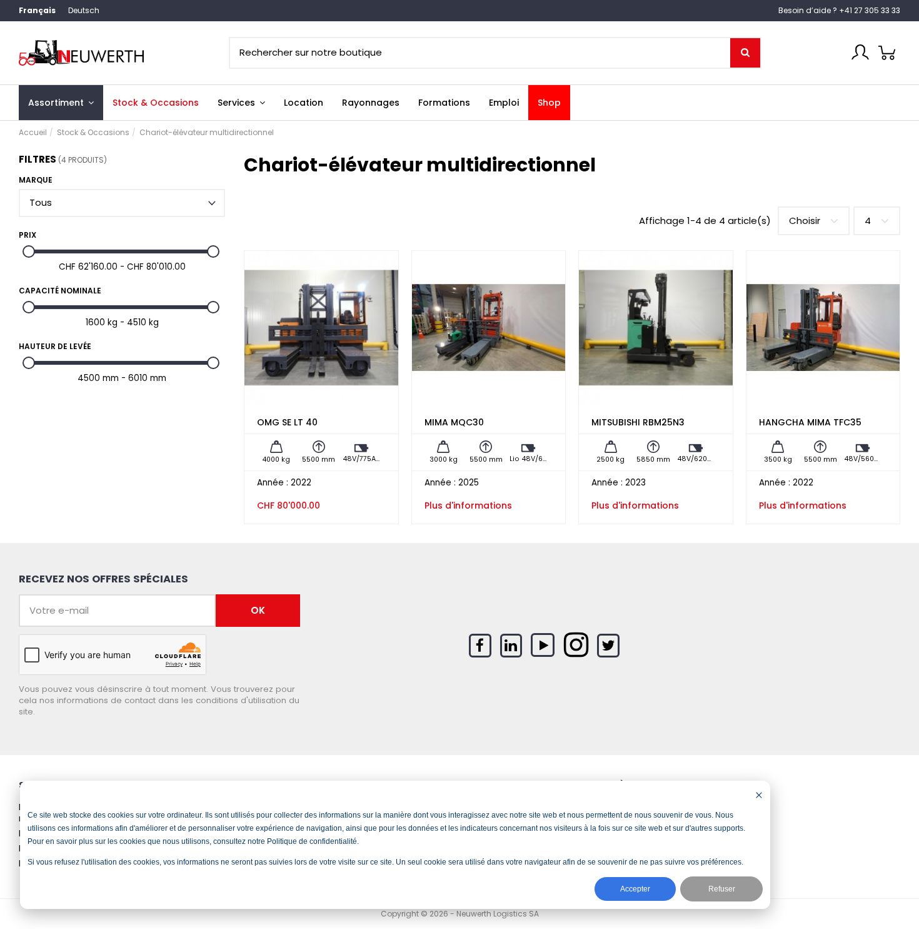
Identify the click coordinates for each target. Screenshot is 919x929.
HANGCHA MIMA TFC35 (810, 422)
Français (37, 10)
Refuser (721, 889)
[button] (241, 102)
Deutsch (83, 10)
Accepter (635, 889)
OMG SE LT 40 (287, 422)
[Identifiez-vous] (860, 51)
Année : (272, 483)
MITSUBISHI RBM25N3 (638, 422)
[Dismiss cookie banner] (759, 794)
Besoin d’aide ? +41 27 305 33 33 (839, 10)
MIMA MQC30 (454, 422)
